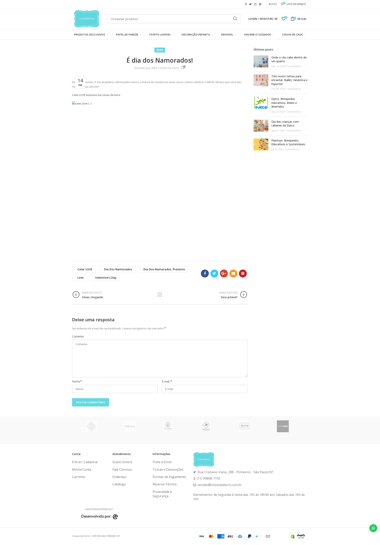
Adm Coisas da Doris (165, 68)
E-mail (167, 381)
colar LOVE (84, 269)
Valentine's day (106, 277)
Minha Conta (81, 469)
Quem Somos (122, 462)
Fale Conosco (122, 469)
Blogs (273, 4)
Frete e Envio (162, 462)
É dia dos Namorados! (159, 60)
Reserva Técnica (165, 484)
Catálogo (119, 484)
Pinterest (260, 4)
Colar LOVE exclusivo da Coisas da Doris (96, 95)
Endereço (119, 477)
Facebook (246, 4)
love (80, 277)
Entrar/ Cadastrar (85, 462)
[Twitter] (214, 273)
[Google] (224, 273)
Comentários (294, 66)
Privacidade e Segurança (162, 494)
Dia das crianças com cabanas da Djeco (285, 123)
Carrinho (78, 477)
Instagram (255, 4)
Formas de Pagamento (169, 477)
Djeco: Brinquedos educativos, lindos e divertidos (284, 102)
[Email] (233, 273)
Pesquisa (235, 18)
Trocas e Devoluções (168, 469)
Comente (78, 336)
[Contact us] (373, 528)
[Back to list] (160, 295)
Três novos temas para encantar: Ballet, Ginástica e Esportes (289, 80)
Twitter (250, 4)
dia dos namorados (118, 269)
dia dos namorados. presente (164, 269)
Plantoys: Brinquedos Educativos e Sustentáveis (288, 142)
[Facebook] (205, 273)
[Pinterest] (243, 273)
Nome (77, 381)
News (159, 50)
